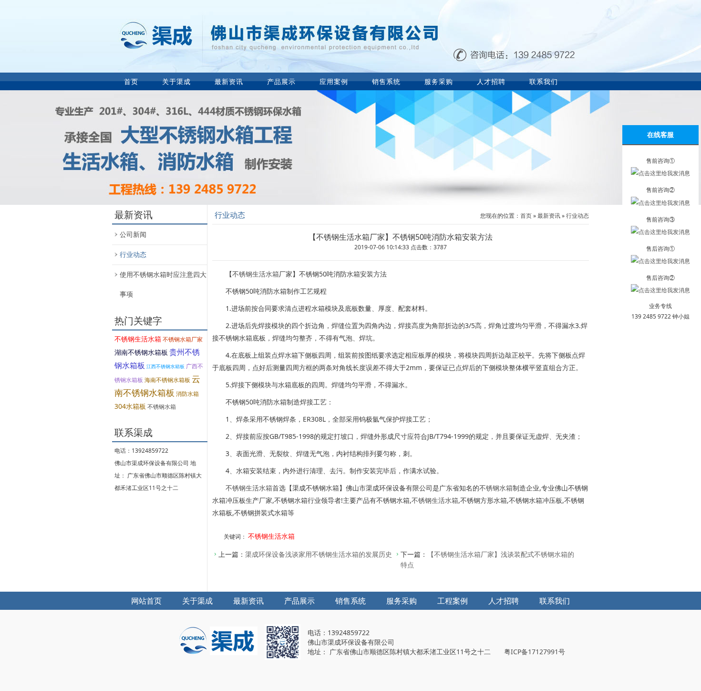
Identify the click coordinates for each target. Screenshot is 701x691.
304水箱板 (130, 406)
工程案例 (452, 600)
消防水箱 (187, 394)
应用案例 (334, 81)
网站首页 (146, 600)
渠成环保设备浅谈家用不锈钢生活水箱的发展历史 (318, 554)
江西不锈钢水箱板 (165, 366)
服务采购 (438, 81)
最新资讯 (229, 81)
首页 (131, 81)
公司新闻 (133, 234)
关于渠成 (176, 81)
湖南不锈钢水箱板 (141, 352)
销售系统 (386, 81)
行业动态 (133, 254)
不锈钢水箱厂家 (183, 339)
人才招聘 (491, 81)
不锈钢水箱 (161, 407)
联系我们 (543, 81)
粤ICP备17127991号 (534, 651)
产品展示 (281, 81)
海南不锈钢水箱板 (167, 380)
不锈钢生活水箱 (137, 338)
